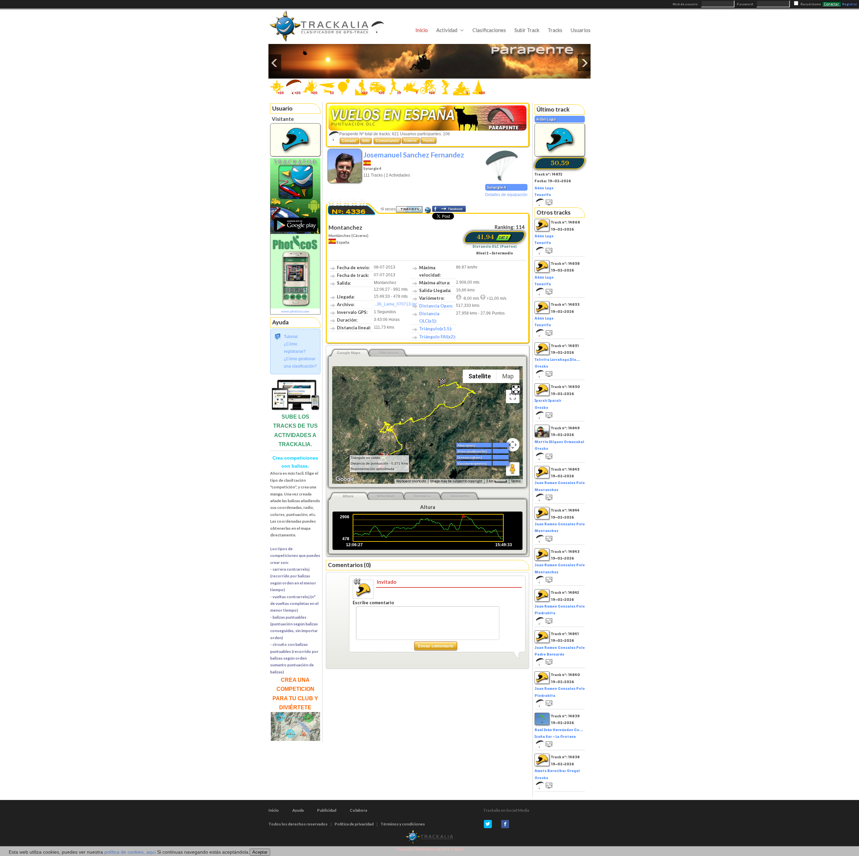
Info (365, 141)
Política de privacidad (354, 823)
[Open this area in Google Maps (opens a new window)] (345, 479)
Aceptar (259, 852)
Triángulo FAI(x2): (437, 336)
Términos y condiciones (403, 823)
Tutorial (291, 336)
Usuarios (581, 30)
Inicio (421, 30)
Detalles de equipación (506, 194)
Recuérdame (811, 4)
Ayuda (298, 810)
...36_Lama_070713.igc (395, 304)
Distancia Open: (436, 305)
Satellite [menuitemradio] (479, 376)
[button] (443, 383)
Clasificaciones (489, 30)
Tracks (555, 30)
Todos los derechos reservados (297, 823)
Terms (516, 481)
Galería (410, 140)
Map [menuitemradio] (508, 376)
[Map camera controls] (512, 444)
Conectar (831, 4)
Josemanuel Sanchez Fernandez (413, 154)
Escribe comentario (373, 602)
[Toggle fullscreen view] (512, 396)
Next (584, 62)
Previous (274, 62)
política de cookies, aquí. (130, 852)
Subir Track (526, 30)
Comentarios (387, 141)
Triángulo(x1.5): (435, 328)
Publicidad (326, 810)
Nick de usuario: (686, 4)
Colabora (358, 810)
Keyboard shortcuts (411, 481)
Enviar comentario (435, 646)
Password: (746, 4)
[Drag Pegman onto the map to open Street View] (512, 469)
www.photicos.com (295, 311)
